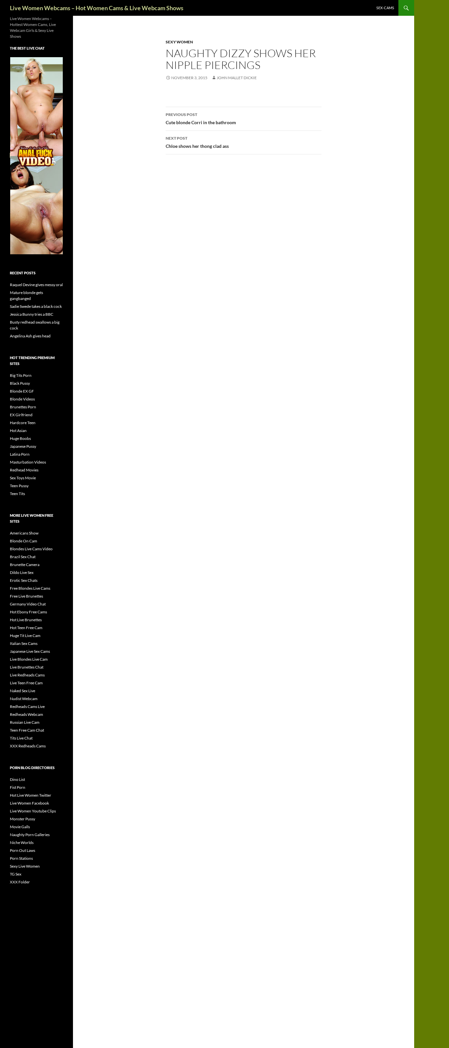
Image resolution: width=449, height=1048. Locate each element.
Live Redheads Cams (27, 674)
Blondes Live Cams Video (31, 548)
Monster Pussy (22, 818)
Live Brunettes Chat (26, 667)
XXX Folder (20, 881)
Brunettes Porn (23, 406)
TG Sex (15, 874)
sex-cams (385, 8)
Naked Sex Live (22, 690)
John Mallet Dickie (237, 77)
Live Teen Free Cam (26, 682)
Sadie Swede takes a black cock (36, 306)
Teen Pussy (19, 485)
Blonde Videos (22, 399)
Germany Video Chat (28, 604)
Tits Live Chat (21, 738)
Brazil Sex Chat (22, 556)
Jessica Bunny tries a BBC (31, 314)
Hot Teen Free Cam (26, 627)
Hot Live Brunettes (26, 619)
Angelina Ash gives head (30, 335)
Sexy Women (179, 41)
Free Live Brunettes (26, 596)
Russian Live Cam (24, 722)
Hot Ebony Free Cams (28, 611)
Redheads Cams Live (27, 706)
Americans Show (24, 533)
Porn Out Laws (22, 850)
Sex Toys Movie (23, 477)
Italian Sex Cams (23, 643)
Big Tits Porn (21, 375)
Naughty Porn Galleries (30, 834)
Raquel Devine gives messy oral (36, 284)
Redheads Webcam (26, 714)
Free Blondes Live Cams (30, 588)
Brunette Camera (24, 564)
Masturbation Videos (28, 462)
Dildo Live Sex (22, 572)
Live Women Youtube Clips (33, 811)
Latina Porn (20, 454)
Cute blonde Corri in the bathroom (201, 118)
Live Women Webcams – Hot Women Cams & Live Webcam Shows (96, 7)
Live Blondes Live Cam (29, 659)
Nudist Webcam (23, 698)
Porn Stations (21, 858)
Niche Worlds (22, 842)
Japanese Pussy (23, 446)
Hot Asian (18, 430)
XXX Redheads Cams (28, 745)
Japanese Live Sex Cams (30, 651)
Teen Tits (17, 493)
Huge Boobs (20, 438)
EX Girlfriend (21, 414)
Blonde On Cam (23, 540)
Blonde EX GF (22, 391)
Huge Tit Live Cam (25, 635)
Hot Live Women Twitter (30, 795)
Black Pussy (20, 383)
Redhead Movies (24, 469)
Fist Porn (17, 787)
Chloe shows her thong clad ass (197, 142)
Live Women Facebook (29, 803)
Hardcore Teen (22, 422)
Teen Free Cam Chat (27, 730)
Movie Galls (20, 826)
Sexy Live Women (25, 866)
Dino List (17, 779)
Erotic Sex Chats (23, 580)
